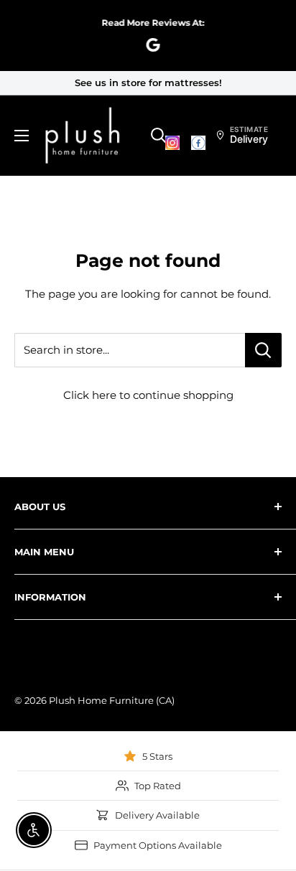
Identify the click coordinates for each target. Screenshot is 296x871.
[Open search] (159, 135)
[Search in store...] (263, 350)
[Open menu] (21, 135)
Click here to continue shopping (148, 395)
